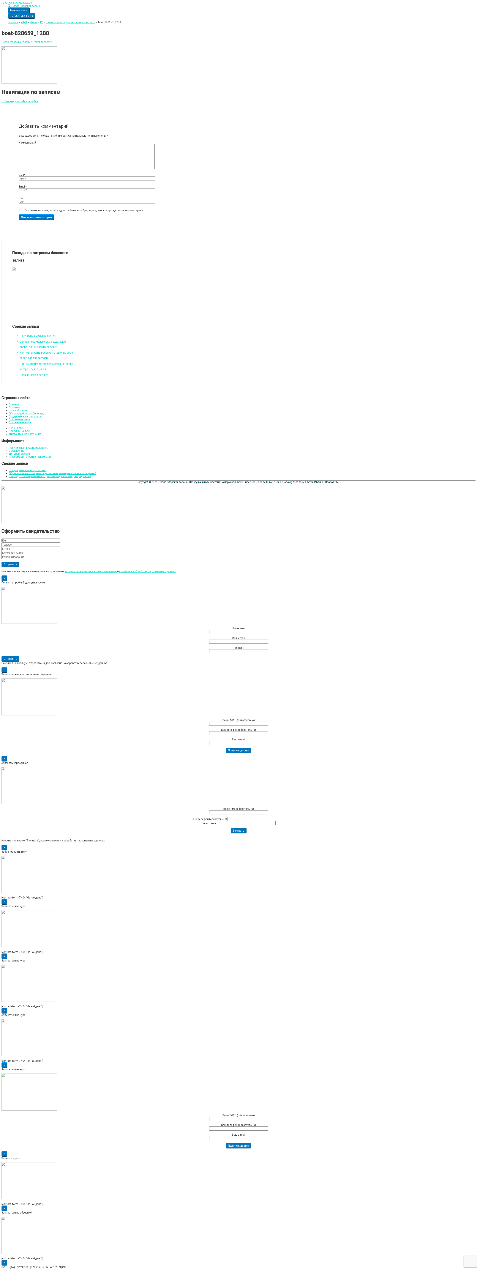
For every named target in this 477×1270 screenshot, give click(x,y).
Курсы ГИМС (16, 428)
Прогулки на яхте (19, 430)
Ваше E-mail (209, 823)
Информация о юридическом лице (30, 456)
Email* (23, 186)
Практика (14, 407)
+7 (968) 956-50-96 (21, 15)
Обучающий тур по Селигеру (26, 413)
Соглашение (16, 450)
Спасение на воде (20, 422)
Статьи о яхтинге (19, 419)
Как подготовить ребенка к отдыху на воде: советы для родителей (50, 476)
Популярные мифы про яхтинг (38, 335)
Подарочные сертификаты (25, 416)
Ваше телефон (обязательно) (209, 819)
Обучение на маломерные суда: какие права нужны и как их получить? (52, 473)
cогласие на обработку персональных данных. (147, 571)
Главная (14, 404)
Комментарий (27, 142)
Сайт (22, 198)
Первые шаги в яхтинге (34, 374)
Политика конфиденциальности (28, 447)
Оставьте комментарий (15, 41)
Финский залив (18, 410)
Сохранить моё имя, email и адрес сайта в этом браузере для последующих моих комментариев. (84, 210)
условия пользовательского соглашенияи (91, 571)
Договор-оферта (19, 453)
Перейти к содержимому (16, 2)
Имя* (22, 175)
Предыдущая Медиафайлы (19, 101)
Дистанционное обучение (25, 433)
